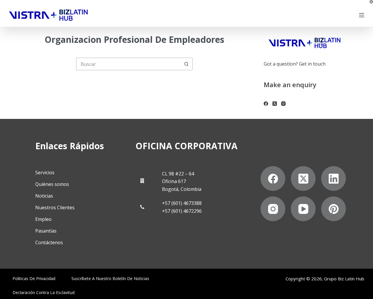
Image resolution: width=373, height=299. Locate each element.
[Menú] (361, 15)
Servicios (44, 172)
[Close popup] (371, 1)
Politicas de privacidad (34, 278)
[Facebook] (266, 103)
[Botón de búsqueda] (186, 64)
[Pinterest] (333, 208)
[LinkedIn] (333, 178)
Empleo (43, 219)
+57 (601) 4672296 (182, 211)
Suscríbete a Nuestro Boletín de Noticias (110, 278)
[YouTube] (303, 208)
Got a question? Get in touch (295, 64)
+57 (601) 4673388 (182, 203)
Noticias (44, 196)
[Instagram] (283, 103)
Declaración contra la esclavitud (44, 292)
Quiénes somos (52, 184)
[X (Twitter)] (274, 103)
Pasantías (46, 231)
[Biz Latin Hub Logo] (48, 15)
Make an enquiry (290, 84)
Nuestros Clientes (55, 207)
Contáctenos (49, 242)
